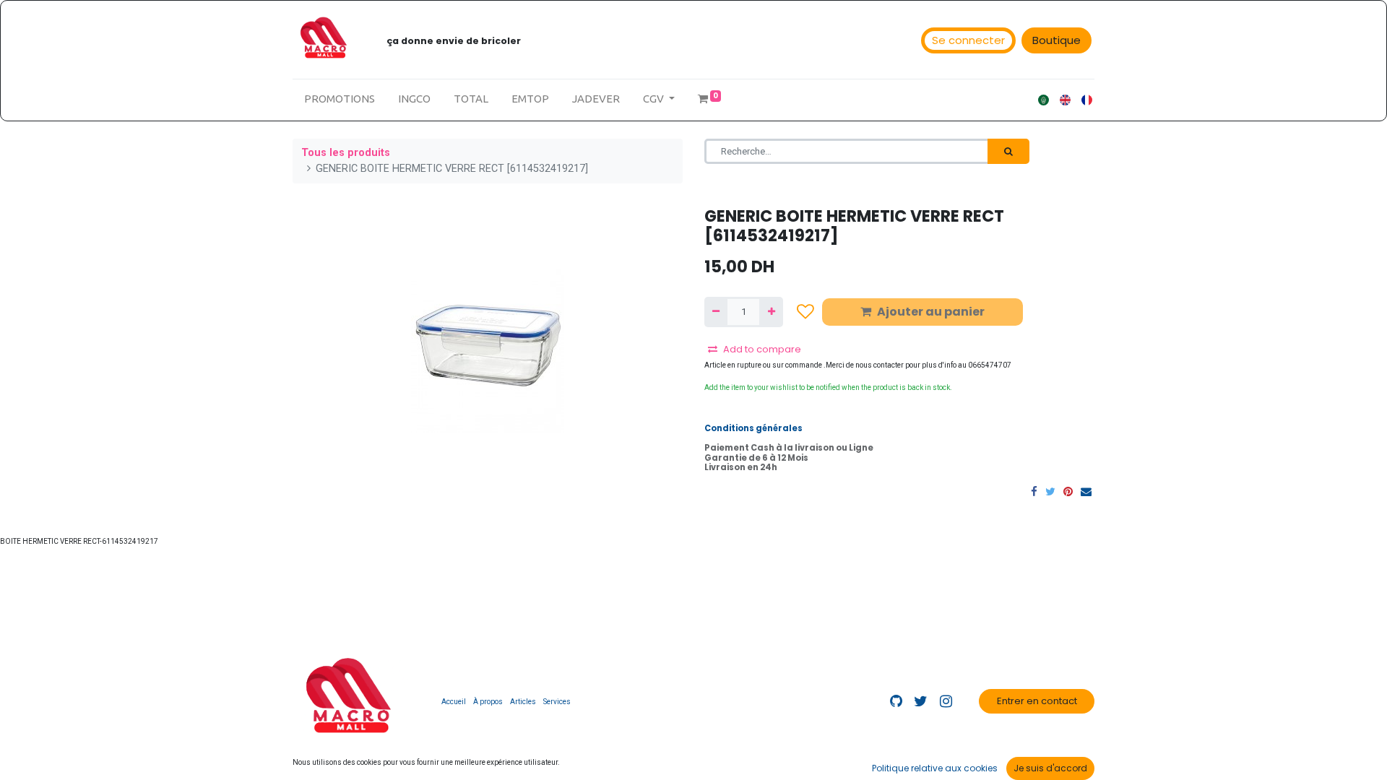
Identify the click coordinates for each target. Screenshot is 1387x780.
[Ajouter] (770, 312)
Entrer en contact (1037, 701)
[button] (805, 311)
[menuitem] (339, 99)
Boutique (1056, 40)
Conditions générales (753, 428)
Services (557, 702)
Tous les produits (345, 153)
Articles (523, 702)
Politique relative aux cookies (935, 768)
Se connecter (968, 40)
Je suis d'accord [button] (1050, 768)
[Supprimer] (715, 312)
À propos (488, 702)
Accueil (453, 702)
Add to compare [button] (762, 349)
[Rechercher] (1008, 152)
